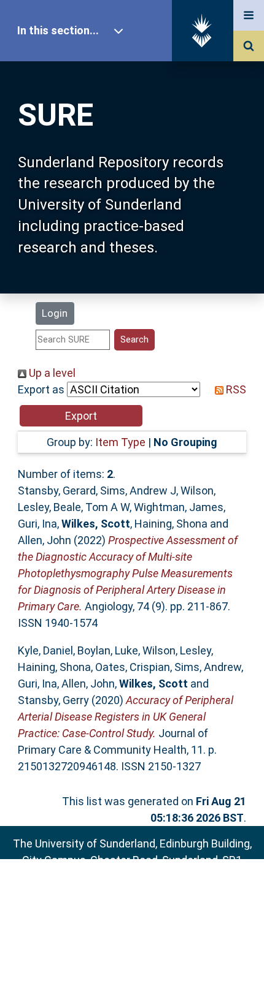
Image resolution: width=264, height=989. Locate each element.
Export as (41, 389)
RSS (234, 389)
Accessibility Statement (132, 959)
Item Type (120, 442)
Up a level (51, 372)
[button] (81, 415)
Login (55, 313)
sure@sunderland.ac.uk (148, 893)
